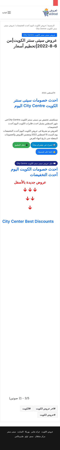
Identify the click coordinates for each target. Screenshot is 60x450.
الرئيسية (51, 25)
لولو (26, 436)
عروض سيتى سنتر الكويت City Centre (39, 35)
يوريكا (27, 432)
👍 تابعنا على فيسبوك (46, 152)
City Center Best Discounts (28, 221)
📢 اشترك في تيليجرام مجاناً (44, 145)
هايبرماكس (19, 436)
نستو (31, 436)
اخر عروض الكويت (45, 408)
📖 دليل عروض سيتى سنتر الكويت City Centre (36, 163)
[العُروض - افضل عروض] (50, 12)
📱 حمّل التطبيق (21, 145)
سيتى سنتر (11, 432)
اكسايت (20, 432)
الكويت (25, 408)
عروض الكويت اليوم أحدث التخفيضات (31, 25)
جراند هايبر (35, 432)
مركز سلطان (40, 436)
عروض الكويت (47, 414)
